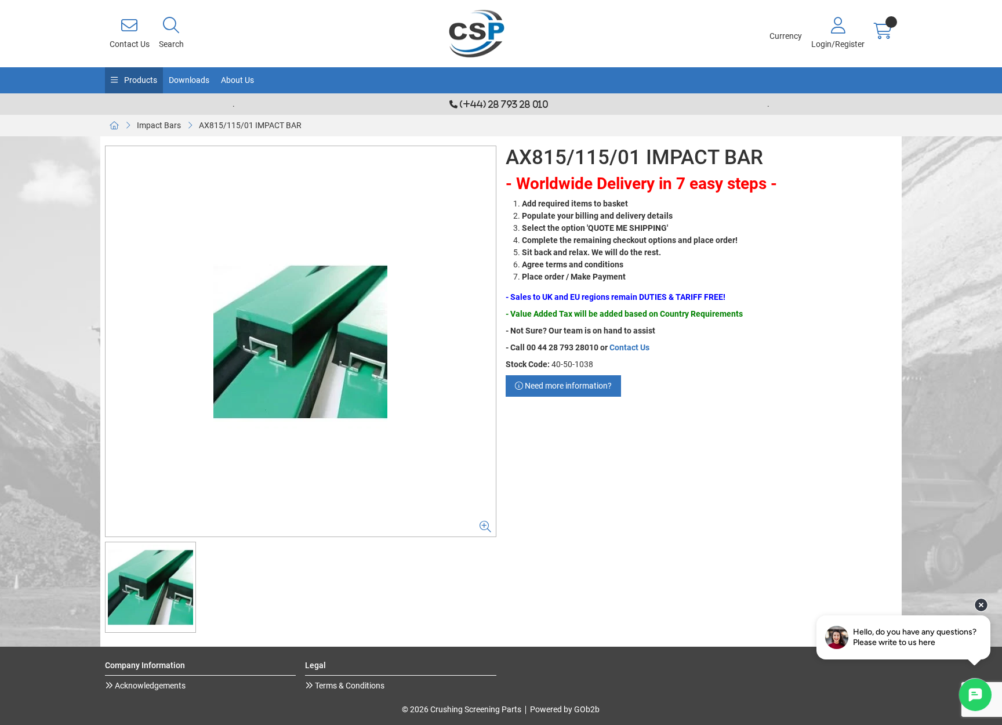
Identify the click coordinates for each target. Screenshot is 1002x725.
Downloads (189, 80)
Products (139, 80)
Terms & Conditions (348, 685)
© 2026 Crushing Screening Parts (461, 709)
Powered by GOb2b (565, 709)
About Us (237, 80)
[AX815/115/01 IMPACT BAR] (300, 341)
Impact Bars (159, 125)
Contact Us (629, 347)
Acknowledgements (149, 685)
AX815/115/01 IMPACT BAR (250, 125)
